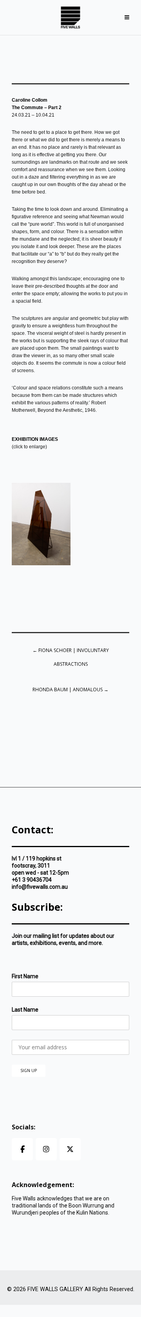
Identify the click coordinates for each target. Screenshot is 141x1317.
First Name (25, 976)
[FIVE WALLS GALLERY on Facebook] (22, 1149)
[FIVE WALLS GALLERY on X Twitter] (70, 1149)
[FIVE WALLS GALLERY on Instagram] (46, 1149)
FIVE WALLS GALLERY (55, 1289)
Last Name (25, 1009)
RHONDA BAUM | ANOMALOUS (70, 689)
